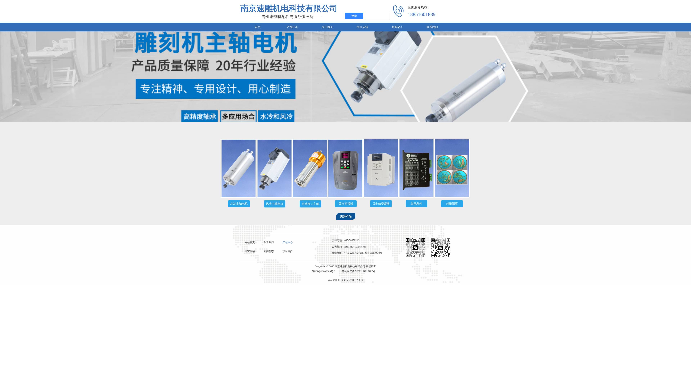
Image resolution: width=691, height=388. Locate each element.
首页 (258, 27)
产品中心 (292, 27)
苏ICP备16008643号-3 (323, 271)
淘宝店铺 (362, 27)
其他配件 (416, 203)
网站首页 (250, 242)
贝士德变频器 (381, 203)
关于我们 (327, 27)
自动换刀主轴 (310, 203)
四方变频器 (346, 203)
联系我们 (432, 27)
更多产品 (346, 216)
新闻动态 (397, 27)
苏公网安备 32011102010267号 (358, 271)
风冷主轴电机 (274, 203)
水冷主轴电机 (239, 203)
